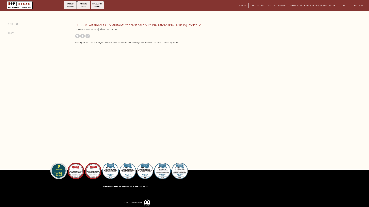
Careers (332, 5)
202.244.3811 (144, 186)
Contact (342, 5)
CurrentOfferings (70, 5)
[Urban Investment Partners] (20, 4)
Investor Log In (356, 5)
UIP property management (290, 5)
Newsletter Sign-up (97, 5)
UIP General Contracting (315, 5)
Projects (272, 5)
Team (11, 33)
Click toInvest (83, 5)
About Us (243, 5)
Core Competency (258, 5)
